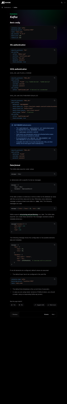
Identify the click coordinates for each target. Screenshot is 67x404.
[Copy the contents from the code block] (55, 28)
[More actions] (65, 2)
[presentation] (33, 84)
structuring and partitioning (29, 214)
